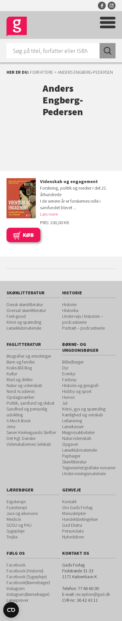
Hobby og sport (76, 391)
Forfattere (41, 72)
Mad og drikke (20, 379)
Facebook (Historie (24, 571)
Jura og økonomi (22, 513)
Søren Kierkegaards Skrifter (31, 432)
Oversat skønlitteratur (26, 310)
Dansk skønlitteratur (25, 304)
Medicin (14, 519)
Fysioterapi (17, 507)
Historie (69, 304)
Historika (70, 310)
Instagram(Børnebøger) (28, 594)
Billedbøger (73, 362)
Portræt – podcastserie (83, 328)
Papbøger (71, 456)
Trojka (12, 537)
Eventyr (68, 374)
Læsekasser (73, 426)
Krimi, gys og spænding (83, 409)
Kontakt (69, 502)
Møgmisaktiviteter (78, 432)
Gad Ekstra (72, 525)
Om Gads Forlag (77, 507)
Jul (64, 403)
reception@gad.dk (92, 594)
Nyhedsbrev (73, 537)
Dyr (65, 368)
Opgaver (70, 444)
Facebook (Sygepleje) (27, 577)
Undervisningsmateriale (84, 473)
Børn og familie (20, 362)
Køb (28, 235)
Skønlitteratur (74, 462)
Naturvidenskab (76, 438)
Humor (68, 397)
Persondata (73, 531)
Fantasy (69, 379)
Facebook (102, 5)
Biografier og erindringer (29, 356)
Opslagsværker (20, 397)
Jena (11, 426)
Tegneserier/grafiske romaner (88, 468)
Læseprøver (17, 600)
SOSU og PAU (19, 525)
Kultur (12, 374)
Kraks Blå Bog (19, 368)
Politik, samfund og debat (30, 403)
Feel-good (16, 316)
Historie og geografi (80, 385)
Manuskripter (74, 513)
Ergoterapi (16, 502)
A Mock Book (19, 421)
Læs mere (49, 214)
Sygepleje (15, 531)
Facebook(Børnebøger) (28, 582)
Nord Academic (21, 391)
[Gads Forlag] (17, 27)
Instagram (111, 5)
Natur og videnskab (24, 385)
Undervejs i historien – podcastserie (82, 319)
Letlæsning (72, 421)
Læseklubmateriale (24, 328)
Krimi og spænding (24, 322)
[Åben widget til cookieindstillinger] (11, 610)
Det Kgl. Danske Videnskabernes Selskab (29, 441)
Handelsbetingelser (80, 519)
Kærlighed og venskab (82, 415)
